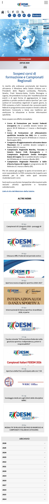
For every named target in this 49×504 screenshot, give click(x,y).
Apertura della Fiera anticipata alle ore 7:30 (24, 371)
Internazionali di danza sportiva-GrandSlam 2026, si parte (24, 311)
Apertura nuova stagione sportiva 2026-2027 (24, 283)
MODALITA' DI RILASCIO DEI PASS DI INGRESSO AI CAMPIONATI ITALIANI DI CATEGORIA (24, 428)
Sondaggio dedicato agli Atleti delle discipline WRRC (24, 399)
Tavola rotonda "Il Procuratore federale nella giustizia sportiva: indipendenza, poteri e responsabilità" (23, 341)
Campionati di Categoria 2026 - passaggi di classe (24, 227)
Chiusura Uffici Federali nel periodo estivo (24, 256)
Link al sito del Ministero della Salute (18, 191)
